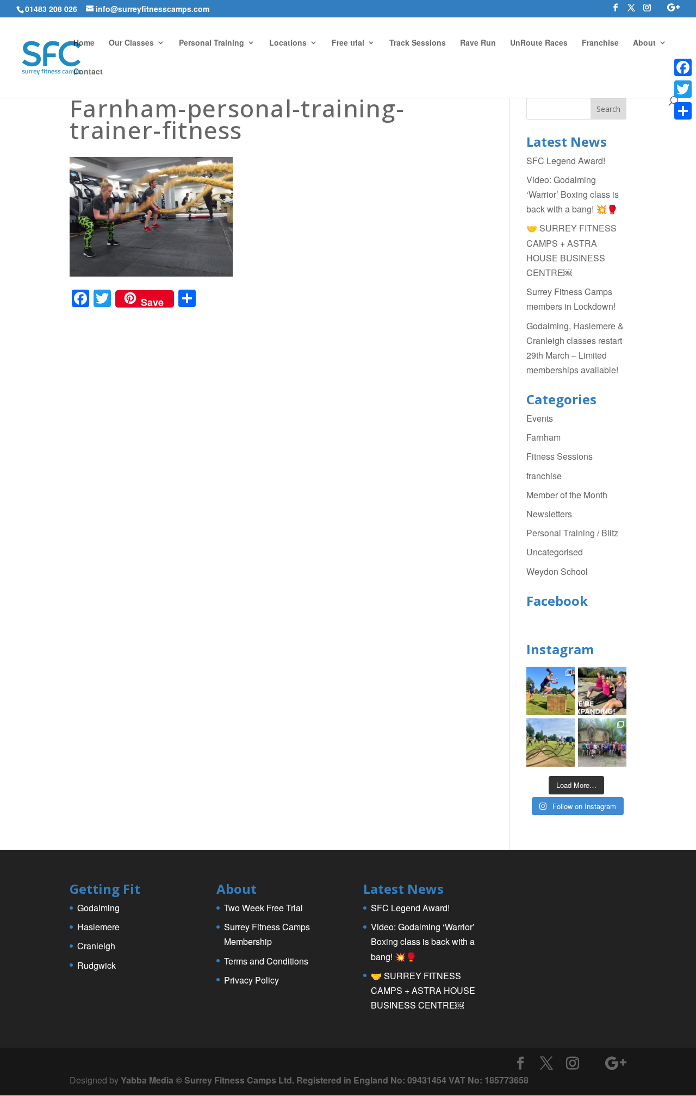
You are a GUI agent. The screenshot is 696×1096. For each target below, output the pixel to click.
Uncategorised (554, 552)
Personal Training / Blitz (572, 533)
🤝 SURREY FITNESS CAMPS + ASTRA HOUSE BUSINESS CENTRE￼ (423, 990)
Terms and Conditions (266, 961)
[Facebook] (683, 67)
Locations (288, 43)
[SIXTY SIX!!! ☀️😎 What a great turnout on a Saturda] (550, 691)
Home (84, 43)
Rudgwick (96, 965)
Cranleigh (96, 946)
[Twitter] (683, 89)
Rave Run (478, 43)
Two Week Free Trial (263, 907)
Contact (88, 72)
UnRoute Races (539, 43)
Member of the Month (566, 494)
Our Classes (131, 43)
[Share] (683, 111)
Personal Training (211, 43)
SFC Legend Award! (565, 160)
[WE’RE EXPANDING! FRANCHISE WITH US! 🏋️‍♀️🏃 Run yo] (602, 691)
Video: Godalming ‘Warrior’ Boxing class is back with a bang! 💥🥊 (572, 194)
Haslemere (98, 926)
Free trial (348, 43)
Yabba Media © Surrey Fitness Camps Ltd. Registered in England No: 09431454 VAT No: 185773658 (325, 1080)
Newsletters (549, 514)
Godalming (98, 907)
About (644, 43)
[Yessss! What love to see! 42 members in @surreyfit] (550, 742)
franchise (544, 475)
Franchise (600, 43)
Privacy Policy (251, 980)
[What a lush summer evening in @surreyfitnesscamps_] (602, 742)
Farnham (543, 437)
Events (539, 418)
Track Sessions (417, 43)
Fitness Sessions (559, 456)
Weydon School (557, 571)
